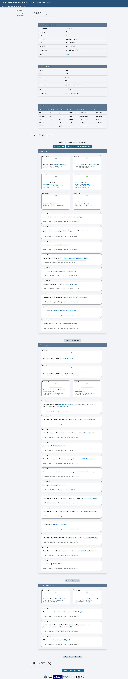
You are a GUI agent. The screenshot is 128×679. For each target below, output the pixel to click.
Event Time (43, 85)
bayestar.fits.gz (83, 258)
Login (48, 2)
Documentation (40, 2)
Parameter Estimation (84, 146)
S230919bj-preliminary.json (89, 498)
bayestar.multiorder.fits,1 (50, 184)
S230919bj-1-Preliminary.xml (60, 564)
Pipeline (61, 109)
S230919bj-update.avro (87, 433)
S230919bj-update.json (88, 419)
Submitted (43, 50)
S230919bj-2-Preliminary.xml (60, 524)
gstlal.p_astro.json (80, 391)
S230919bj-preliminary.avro (89, 511)
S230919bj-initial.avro (87, 472)
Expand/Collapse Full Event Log (72, 671)
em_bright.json (68, 358)
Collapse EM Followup (72, 581)
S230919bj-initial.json (88, 459)
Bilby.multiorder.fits (60, 164)
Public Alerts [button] (17, 2)
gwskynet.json (64, 406)
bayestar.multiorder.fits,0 (50, 204)
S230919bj (19, 10)
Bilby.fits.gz (78, 217)
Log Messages (20, 13)
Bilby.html (67, 245)
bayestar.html (72, 271)
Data (67, 54)
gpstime (81, 109)
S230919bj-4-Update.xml (59, 446)
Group (52, 109)
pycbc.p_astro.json (48, 391)
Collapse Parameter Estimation (72, 657)
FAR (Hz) (98, 109)
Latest (26, 2)
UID (41, 109)
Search (32, 2)
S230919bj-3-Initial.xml (58, 485)
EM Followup (71, 146)
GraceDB (8, 2)
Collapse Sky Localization (72, 340)
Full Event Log (19, 15)
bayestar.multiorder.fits (70, 284)
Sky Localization (59, 146)
